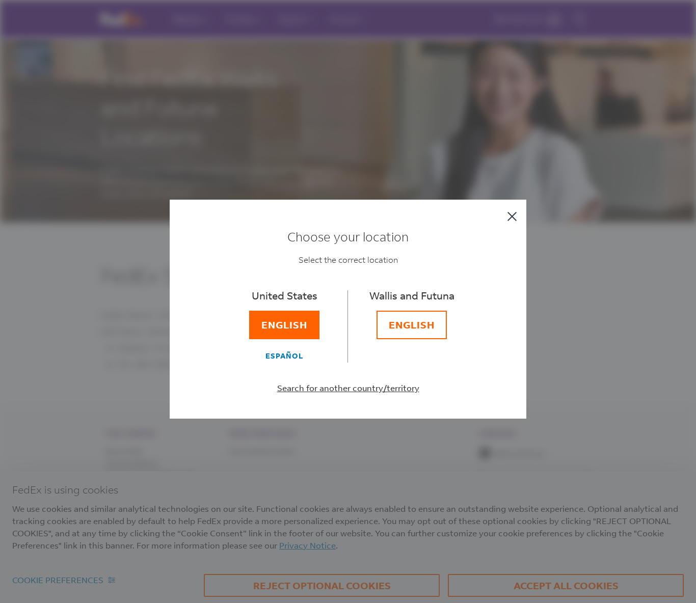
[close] (512, 216)
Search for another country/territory (348, 387)
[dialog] (348, 301)
